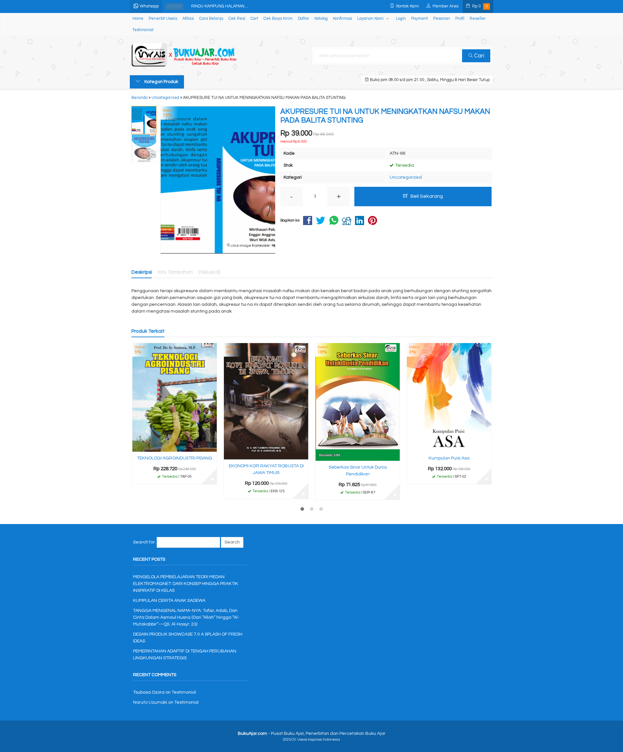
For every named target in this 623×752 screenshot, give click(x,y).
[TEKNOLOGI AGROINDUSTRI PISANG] (174, 397)
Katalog (321, 19)
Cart (254, 19)
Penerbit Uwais (163, 19)
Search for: (144, 542)
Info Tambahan (175, 272)
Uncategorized (406, 177)
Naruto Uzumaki (150, 702)
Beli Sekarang (426, 196)
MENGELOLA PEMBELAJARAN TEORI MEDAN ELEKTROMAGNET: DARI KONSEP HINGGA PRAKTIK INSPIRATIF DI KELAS (185, 584)
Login (401, 19)
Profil (459, 19)
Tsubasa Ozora (149, 692)
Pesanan (441, 19)
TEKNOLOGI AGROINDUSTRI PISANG (174, 458)
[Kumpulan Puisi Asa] (449, 397)
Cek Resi (236, 19)
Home (137, 19)
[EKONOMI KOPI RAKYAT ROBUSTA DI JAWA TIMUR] (266, 401)
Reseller (478, 19)
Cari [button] (478, 56)
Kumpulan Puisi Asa (449, 458)
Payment (419, 19)
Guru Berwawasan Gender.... (218, 7)
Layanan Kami (370, 19)
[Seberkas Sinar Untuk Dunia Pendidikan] (357, 402)
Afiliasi (188, 19)
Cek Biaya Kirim (278, 19)
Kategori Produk (160, 81)
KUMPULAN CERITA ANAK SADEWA (169, 600)
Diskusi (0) (209, 272)
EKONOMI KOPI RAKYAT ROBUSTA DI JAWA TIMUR (266, 469)
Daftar (303, 19)
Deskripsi (141, 272)
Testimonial (142, 30)
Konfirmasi (342, 19)
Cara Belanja (211, 19)
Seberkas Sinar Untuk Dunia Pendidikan (358, 470)
